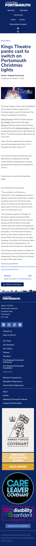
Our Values (7, 348)
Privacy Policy (7, 372)
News (13, 19)
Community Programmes (13, 385)
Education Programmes (12, 381)
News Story (5, 41)
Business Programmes (12, 377)
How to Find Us (9, 335)
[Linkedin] (3, 324)
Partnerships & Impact (18, 24)
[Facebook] (20, 324)
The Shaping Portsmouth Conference (13, 361)
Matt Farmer (16, 538)
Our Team (7, 341)
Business (11, 10)
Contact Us (7, 331)
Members (7, 356)
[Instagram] (9, 324)
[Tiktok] (14, 324)
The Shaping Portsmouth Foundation (13, 367)
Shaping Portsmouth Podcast (15, 399)
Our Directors (8, 345)
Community (18, 15)
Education (24, 10)
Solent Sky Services (7, 541)
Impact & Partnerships (12, 403)
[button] (18, 28)
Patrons (6, 352)
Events (22, 19)
